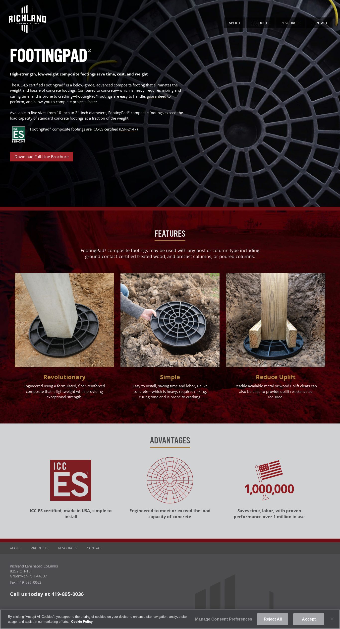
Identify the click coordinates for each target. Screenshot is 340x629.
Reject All (273, 619)
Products (260, 22)
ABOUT (234, 22)
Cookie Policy (82, 622)
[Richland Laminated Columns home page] (27, 31)
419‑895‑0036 (68, 594)
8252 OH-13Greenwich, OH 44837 (28, 573)
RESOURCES (290, 22)
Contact (319, 22)
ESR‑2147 (128, 128)
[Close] (332, 618)
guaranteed (156, 96)
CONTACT (94, 548)
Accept (309, 619)
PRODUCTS (40, 548)
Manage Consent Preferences (223, 619)
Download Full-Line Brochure (41, 156)
